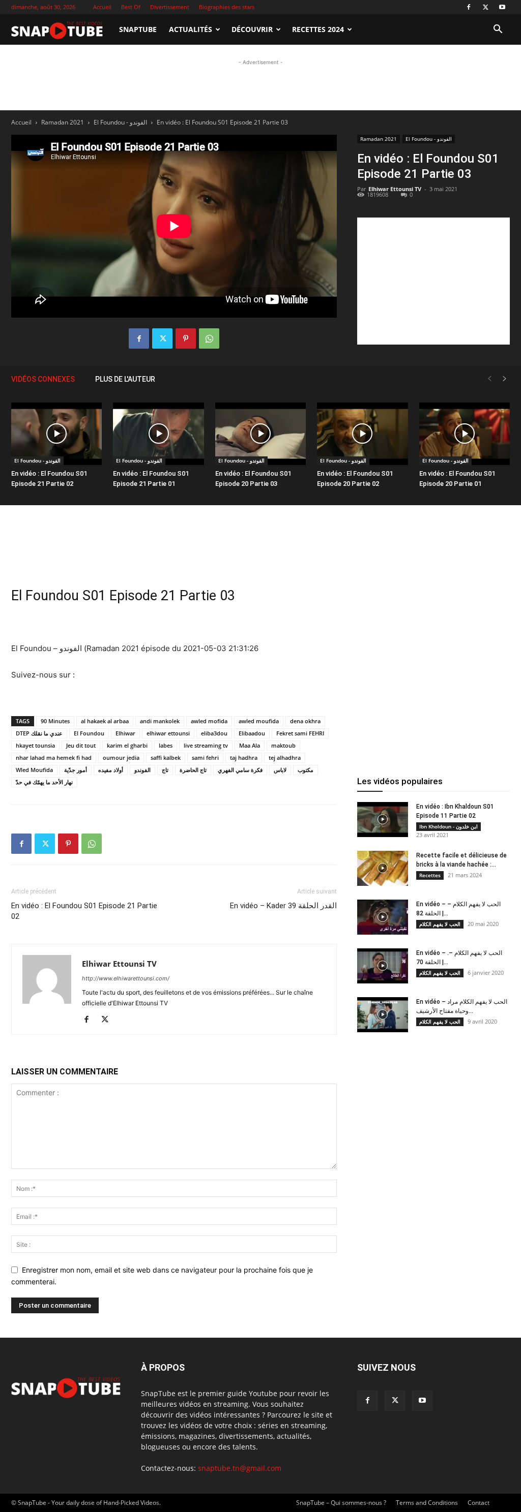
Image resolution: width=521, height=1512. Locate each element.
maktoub (283, 745)
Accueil (102, 7)
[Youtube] (502, 7)
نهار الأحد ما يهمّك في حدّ (44, 782)
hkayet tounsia (35, 745)
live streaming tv (206, 745)
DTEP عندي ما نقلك (39, 733)
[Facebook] (468, 7)
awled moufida (259, 721)
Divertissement (169, 7)
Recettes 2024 (318, 29)
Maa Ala (249, 745)
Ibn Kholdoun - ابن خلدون (448, 826)
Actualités (190, 29)
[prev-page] (489, 379)
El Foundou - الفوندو (37, 460)
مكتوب (305, 770)
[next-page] (505, 379)
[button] (497, 30)
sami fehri (205, 757)
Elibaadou (252, 733)
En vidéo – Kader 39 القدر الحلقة (283, 905)
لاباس (280, 770)
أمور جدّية (75, 770)
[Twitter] (485, 7)
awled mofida (209, 721)
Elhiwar (125, 733)
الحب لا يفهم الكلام (439, 924)
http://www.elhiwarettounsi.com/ (125, 978)
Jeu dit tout (81, 745)
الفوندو (142, 770)
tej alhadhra (285, 757)
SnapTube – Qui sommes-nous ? (341, 1502)
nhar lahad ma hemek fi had (54, 757)
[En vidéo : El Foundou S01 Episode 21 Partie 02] (56, 434)
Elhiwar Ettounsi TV (119, 964)
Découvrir (252, 29)
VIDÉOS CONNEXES (43, 379)
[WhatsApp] (209, 338)
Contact (478, 1502)
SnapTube (138, 29)
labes (165, 745)
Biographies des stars (226, 7)
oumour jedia (121, 757)
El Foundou (89, 733)
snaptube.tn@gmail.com (239, 1468)
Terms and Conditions (427, 1502)
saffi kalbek (166, 757)
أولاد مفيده (110, 770)
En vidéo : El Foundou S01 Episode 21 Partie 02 (84, 911)
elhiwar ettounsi (168, 733)
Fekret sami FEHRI (300, 733)
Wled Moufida (34, 770)
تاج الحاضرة (193, 770)
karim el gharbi (127, 745)
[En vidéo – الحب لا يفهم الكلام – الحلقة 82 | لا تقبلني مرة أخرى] (382, 917)
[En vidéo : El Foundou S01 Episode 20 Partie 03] (260, 434)
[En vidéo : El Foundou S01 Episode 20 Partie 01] (464, 434)
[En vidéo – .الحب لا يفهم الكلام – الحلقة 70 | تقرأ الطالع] (382, 965)
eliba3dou (214, 733)
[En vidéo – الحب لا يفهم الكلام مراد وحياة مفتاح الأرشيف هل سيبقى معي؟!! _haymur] (382, 1014)
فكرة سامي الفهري (240, 770)
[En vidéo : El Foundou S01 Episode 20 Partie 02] (362, 434)
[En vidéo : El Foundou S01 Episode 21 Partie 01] (158, 434)
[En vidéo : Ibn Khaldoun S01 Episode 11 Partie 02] (382, 819)
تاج (165, 770)
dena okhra (305, 721)
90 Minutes (55, 721)
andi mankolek (160, 721)
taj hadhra (243, 757)
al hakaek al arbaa (105, 721)
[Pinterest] (186, 338)
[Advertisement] (260, 133)
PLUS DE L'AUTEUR (125, 379)
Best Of (130, 7)
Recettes (430, 875)
